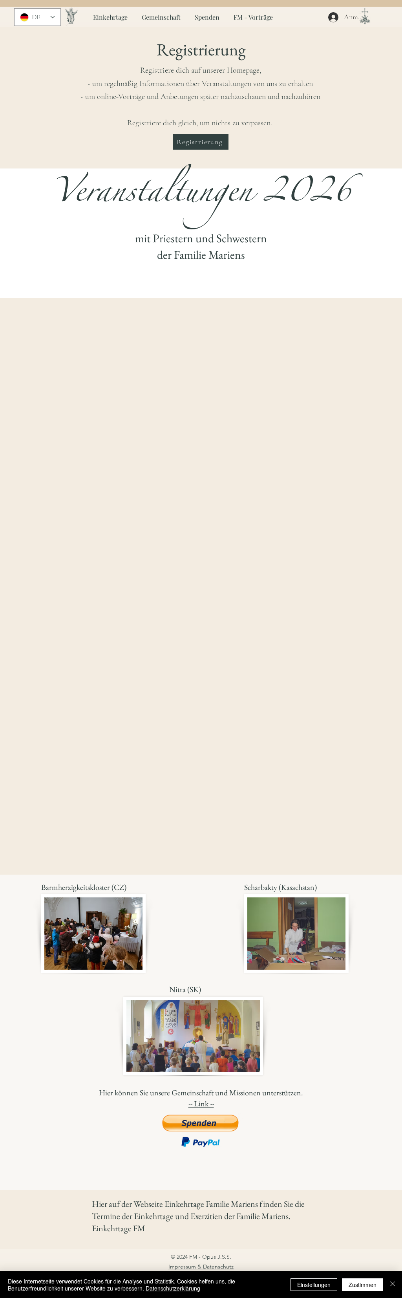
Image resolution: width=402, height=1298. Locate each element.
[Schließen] (392, 1285)
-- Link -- (201, 1103)
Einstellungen (314, 1285)
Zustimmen (362, 1285)
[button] (200, 142)
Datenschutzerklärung (173, 1288)
